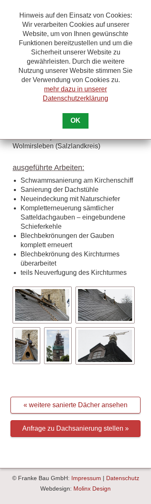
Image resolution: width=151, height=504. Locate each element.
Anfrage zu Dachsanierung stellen (72, 428)
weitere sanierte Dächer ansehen (78, 404)
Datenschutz (122, 478)
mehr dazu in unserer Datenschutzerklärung (75, 93)
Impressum (86, 478)
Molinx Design (92, 488)
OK (75, 120)
